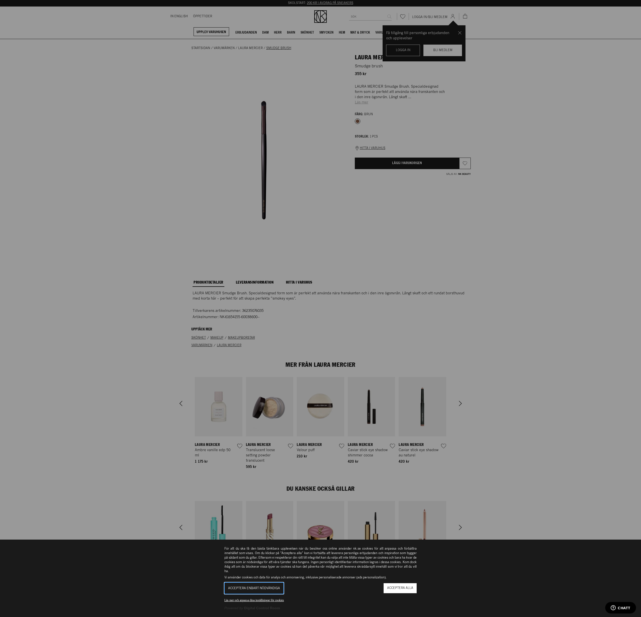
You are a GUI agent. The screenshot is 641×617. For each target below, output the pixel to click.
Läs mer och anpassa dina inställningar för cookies (254, 600)
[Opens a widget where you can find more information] (620, 608)
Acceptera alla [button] (400, 588)
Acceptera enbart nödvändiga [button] (254, 588)
